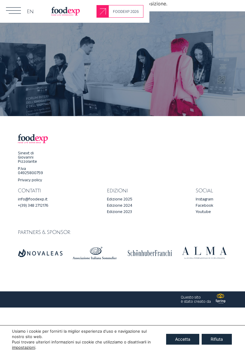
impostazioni (23, 347)
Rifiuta (217, 339)
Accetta (182, 339)
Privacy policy (30, 180)
